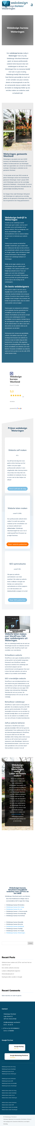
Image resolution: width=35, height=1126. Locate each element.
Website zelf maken (17, 450)
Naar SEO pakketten (17, 600)
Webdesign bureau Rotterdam (9, 1078)
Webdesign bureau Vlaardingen (9, 1085)
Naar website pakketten (17, 544)
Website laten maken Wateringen (9, 1097)
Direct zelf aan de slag (17, 489)
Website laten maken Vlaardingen (9, 1109)
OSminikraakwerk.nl (8, 974)
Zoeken (30, 943)
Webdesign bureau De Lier (14, 909)
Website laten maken (17, 508)
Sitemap (6, 1119)
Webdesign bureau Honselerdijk (9, 1083)
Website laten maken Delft (8, 1104)
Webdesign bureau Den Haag (9, 1066)
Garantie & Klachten (18, 1121)
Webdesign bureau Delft (7, 1081)
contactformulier (16, 814)
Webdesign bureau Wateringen (15, 933)
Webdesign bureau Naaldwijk (9, 1069)
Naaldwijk (15, 926)
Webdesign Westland (10, 1117)
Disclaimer (24, 1119)
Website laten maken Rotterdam (9, 1102)
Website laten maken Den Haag (9, 1090)
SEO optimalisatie (17, 564)
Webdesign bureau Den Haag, (15, 907)
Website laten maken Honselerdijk (9, 1107)
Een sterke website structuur (10, 968)
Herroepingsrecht (8, 1121)
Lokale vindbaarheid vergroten (11, 971)
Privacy (29, 1119)
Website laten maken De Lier (8, 1095)
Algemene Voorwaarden (14, 1119)
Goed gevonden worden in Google (12, 977)
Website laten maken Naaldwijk (9, 1093)
